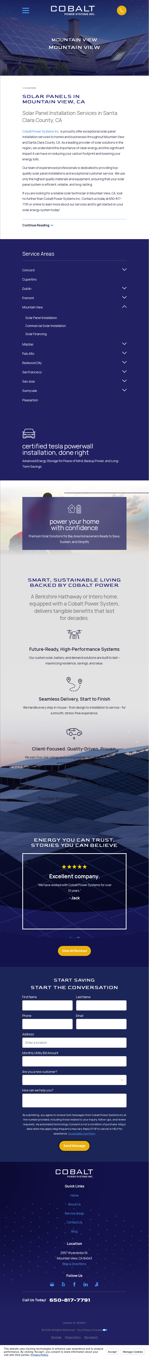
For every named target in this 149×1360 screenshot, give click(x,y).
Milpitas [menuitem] (27, 344)
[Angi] (97, 1284)
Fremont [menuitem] (28, 298)
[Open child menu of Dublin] (124, 289)
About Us (74, 1204)
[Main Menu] (25, 10)
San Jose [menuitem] (28, 381)
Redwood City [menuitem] (32, 363)
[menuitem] (56, 1337)
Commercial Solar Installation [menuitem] (45, 326)
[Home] (73, 10)
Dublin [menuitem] (26, 289)
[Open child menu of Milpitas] (124, 345)
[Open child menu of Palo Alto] (124, 354)
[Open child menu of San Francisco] (124, 372)
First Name (29, 997)
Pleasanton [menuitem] (30, 400)
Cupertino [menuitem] (29, 279)
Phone (26, 1016)
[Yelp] (63, 1284)
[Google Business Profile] (52, 1284)
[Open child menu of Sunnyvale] (124, 391)
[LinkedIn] (85, 1284)
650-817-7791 (69, 1300)
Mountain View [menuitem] (32, 307)
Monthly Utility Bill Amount (40, 1053)
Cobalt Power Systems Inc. (41, 131)
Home (74, 1195)
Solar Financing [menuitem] (36, 334)
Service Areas (74, 1213)
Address (28, 1034)
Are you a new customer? (39, 1072)
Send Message (74, 1146)
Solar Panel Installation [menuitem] (41, 318)
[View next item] (77, 937)
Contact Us (74, 1222)
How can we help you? (37, 1090)
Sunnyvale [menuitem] (29, 391)
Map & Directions (74, 1264)
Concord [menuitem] (28, 270)
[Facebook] (74, 1284)
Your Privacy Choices (90, 1330)
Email (79, 1016)
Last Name (83, 997)
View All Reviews (74, 951)
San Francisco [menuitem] (32, 372)
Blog (74, 1231)
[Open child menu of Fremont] (124, 298)
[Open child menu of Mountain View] (124, 307)
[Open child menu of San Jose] (124, 382)
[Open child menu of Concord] (124, 270)
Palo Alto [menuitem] (28, 354)
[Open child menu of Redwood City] (124, 363)
